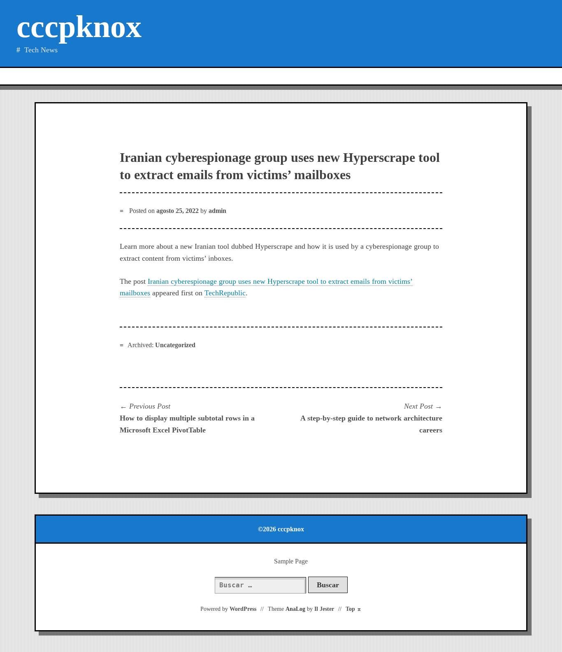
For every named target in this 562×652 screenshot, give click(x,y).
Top (354, 609)
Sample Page (291, 561)
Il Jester (324, 609)
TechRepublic (225, 293)
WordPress (243, 609)
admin (217, 210)
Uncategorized (175, 344)
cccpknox (79, 26)
